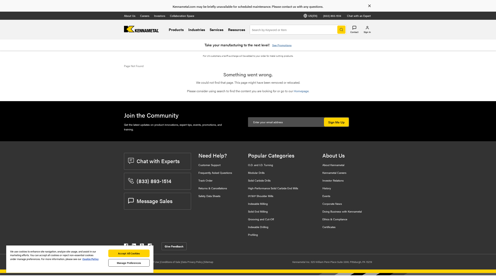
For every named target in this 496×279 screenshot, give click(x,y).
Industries (196, 29)
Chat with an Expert (359, 16)
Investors (159, 16)
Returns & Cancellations (212, 188)
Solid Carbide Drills (259, 180)
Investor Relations (333, 180)
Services (216, 29)
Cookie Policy (90, 259)
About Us (129, 16)
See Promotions (282, 45)
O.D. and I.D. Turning (260, 165)
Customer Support (209, 165)
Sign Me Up (336, 122)
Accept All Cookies (129, 253)
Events (326, 196)
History (326, 188)
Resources (236, 29)
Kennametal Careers (334, 173)
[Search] (341, 30)
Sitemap (208, 262)
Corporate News (332, 204)
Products (176, 29)
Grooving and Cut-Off (261, 219)
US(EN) (312, 16)
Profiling (253, 235)
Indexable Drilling (258, 227)
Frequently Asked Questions (215, 173)
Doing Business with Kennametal (342, 211)
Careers (144, 16)
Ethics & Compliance (334, 219)
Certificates (329, 227)
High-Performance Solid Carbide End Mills (273, 188)
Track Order (205, 180)
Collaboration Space (182, 16)
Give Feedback (174, 246)
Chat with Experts (158, 161)
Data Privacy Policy (192, 262)
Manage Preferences (129, 263)
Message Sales (154, 201)
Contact (354, 32)
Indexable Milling (258, 204)
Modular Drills (256, 173)
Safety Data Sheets (209, 196)
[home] (141, 31)
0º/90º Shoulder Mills (260, 196)
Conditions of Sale (170, 262)
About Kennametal (333, 165)
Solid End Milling (258, 211)
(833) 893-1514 (332, 16)
